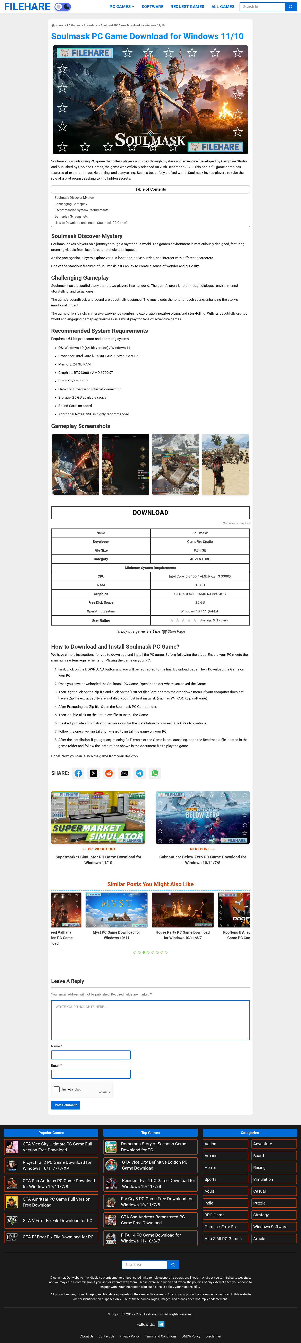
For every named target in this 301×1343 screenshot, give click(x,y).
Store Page (176, 631)
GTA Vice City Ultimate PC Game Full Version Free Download (57, 1147)
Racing (259, 1167)
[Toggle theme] (62, 7)
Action (210, 1143)
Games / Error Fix (220, 1226)
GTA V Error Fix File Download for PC (57, 1220)
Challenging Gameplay (70, 204)
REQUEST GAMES (187, 6)
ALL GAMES (223, 6)
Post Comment (66, 1105)
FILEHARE (27, 6)
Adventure (90, 25)
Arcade (211, 1155)
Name (56, 1046)
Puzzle (259, 1203)
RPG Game (215, 1214)
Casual (259, 1191)
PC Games (73, 25)
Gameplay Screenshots (71, 216)
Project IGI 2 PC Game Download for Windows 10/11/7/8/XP (57, 1165)
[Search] (291, 6)
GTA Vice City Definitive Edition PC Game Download (155, 1165)
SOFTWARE (152, 6)
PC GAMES (120, 6)
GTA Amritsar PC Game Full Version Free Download (57, 1202)
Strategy (261, 1214)
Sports (210, 1179)
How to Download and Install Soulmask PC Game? (91, 223)
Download (151, 512)
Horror (210, 1167)
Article (259, 1238)
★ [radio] (171, 620)
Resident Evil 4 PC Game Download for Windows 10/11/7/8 (158, 1183)
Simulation (263, 1179)
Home (59, 25)
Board (258, 1155)
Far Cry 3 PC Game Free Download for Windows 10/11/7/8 (157, 1201)
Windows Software (270, 1226)
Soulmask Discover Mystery (74, 198)
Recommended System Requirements (81, 210)
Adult (209, 1191)
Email (56, 1065)
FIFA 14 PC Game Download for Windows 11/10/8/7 (151, 1238)
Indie (209, 1203)
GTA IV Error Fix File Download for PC (58, 1237)
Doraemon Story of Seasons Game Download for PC (153, 1146)
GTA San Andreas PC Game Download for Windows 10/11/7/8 (59, 1183)
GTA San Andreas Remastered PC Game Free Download (153, 1220)
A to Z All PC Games (223, 1238)
